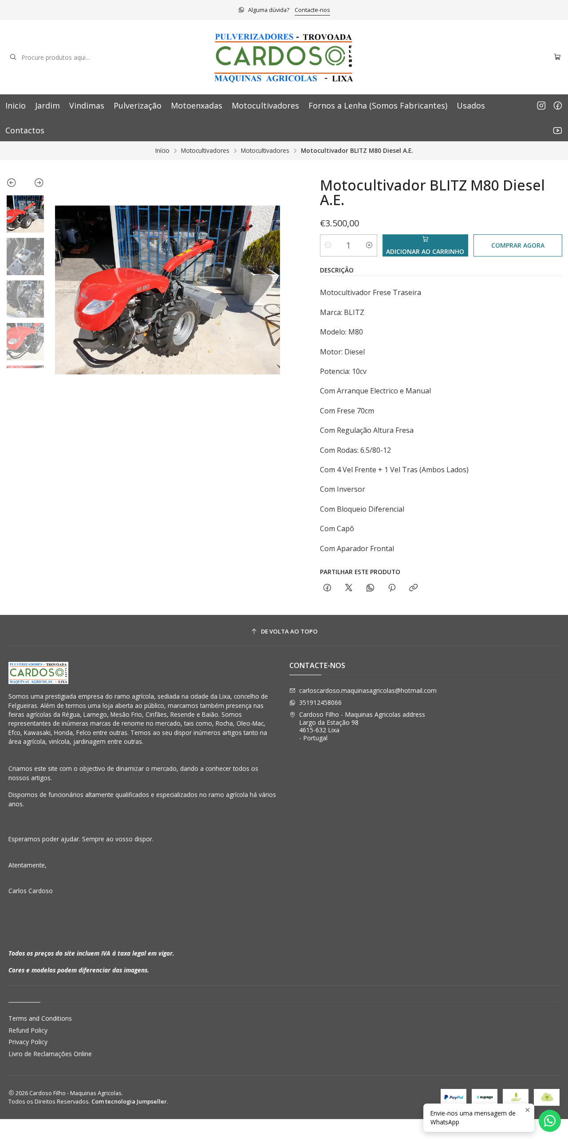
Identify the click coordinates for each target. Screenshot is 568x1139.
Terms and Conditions (40, 1018)
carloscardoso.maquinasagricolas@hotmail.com (368, 690)
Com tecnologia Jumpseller (129, 1101)
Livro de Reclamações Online (50, 1054)
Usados (471, 105)
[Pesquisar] (12, 57)
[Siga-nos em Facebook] (558, 105)
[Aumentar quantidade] (369, 245)
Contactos (24, 130)
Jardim (47, 105)
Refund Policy (27, 1030)
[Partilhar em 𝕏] (348, 588)
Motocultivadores (265, 105)
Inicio (15, 105)
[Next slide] (34, 184)
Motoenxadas (196, 105)
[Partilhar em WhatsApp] (370, 588)
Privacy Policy (27, 1042)
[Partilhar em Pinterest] (391, 588)
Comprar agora (517, 245)
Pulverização (138, 105)
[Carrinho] (557, 57)
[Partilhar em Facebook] (327, 588)
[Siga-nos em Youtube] (557, 130)
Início (162, 151)
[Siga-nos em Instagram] (541, 105)
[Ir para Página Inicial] (283, 57)
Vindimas (86, 105)
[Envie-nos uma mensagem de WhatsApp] (550, 1121)
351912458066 (320, 702)
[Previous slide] (15, 184)
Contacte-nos (312, 10)
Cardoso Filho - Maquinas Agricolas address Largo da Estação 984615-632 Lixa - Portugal (362, 726)
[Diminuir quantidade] (327, 245)
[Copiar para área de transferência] (413, 588)
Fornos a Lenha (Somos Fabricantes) (377, 105)
